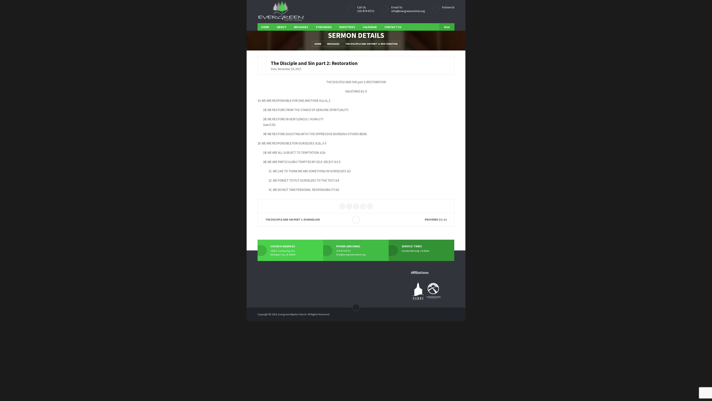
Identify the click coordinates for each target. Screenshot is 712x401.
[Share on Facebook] (349, 206)
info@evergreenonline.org (408, 11)
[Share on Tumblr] (370, 206)
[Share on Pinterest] (356, 206)
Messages (333, 43)
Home (317, 43)
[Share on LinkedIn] (363, 206)
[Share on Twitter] (342, 206)
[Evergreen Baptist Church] (281, 11)
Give (447, 27)
